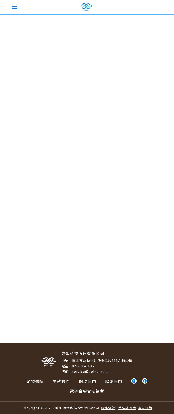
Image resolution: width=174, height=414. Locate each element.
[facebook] (144, 381)
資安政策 (145, 407)
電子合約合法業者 (87, 391)
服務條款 (108, 407)
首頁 (14, 20)
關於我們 (87, 381)
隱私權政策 (127, 407)
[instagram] (134, 381)
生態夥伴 (61, 381)
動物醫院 (30, 20)
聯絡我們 (113, 381)
